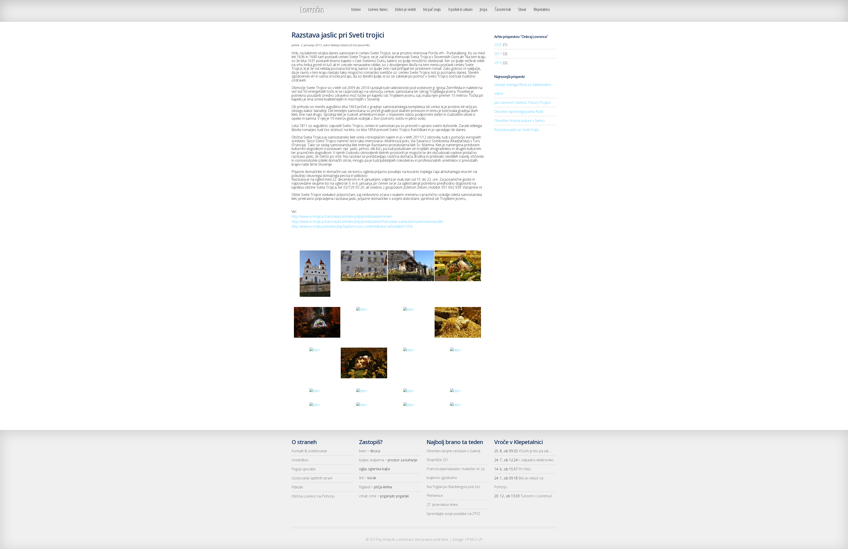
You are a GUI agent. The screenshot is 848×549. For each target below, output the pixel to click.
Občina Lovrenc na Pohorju (313, 496)
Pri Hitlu (525, 469)
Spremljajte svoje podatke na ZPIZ (453, 513)
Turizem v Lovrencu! (536, 496)
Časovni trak (503, 9)
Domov (356, 9)
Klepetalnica (542, 9)
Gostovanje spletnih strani (312, 478)
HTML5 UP (474, 539)
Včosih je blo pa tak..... (535, 451)
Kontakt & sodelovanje (309, 451)
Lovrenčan (312, 10)
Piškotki (297, 487)
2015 (498, 62)
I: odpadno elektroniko (536, 460)
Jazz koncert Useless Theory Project (522, 102)
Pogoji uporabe (304, 469)
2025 (498, 44)
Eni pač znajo (432, 9)
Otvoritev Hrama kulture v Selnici (519, 120)
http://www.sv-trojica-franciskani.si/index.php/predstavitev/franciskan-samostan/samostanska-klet (367, 221)
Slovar (522, 9)
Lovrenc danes (378, 9)
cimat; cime (367, 496)
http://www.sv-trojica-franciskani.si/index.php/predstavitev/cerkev (342, 216)
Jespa (483, 9)
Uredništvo (300, 460)
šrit (361, 477)
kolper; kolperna (371, 460)
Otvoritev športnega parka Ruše (518, 111)
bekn (363, 451)
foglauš (364, 487)
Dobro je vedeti (405, 9)
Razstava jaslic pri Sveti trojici (516, 129)
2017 (498, 53)
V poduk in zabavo (461, 9)
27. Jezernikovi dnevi (442, 504)
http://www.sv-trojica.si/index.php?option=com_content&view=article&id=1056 (352, 226)
